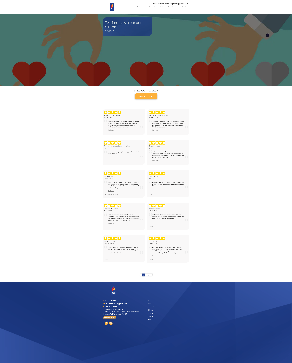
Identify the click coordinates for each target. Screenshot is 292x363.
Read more (111, 130)
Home (133, 6)
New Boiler (185, 6)
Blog (173, 6)
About (138, 6)
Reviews (162, 6)
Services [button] (144, 6)
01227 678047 (158, 3)
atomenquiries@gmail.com (176, 3)
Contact (178, 6)
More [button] (156, 6)
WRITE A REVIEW (145, 96)
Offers (151, 6)
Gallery (168, 6)
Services (151, 307)
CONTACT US (109, 318)
